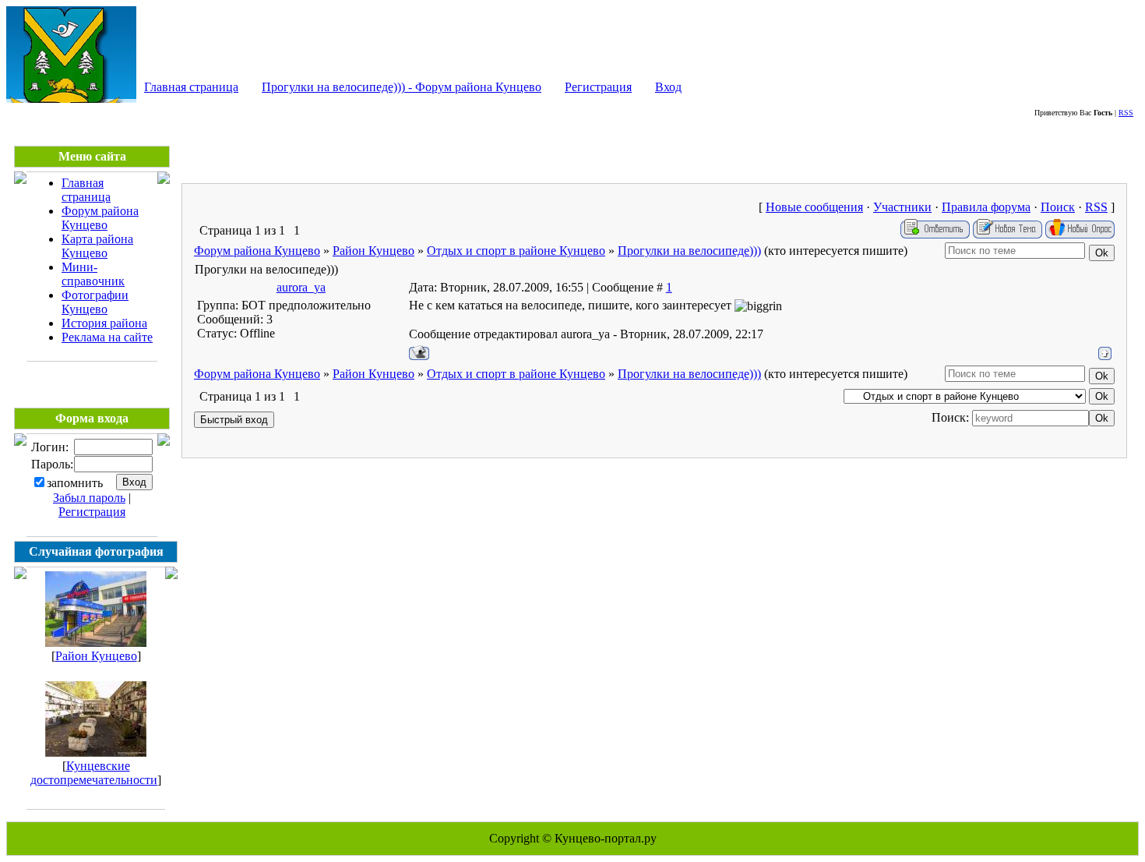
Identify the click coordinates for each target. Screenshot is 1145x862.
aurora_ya (301, 287)
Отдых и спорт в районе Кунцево (516, 250)
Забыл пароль (89, 497)
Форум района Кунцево (100, 217)
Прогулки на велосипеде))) (689, 250)
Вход (668, 87)
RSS (1126, 112)
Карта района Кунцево (97, 246)
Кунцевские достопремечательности (93, 772)
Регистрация (598, 87)
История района (104, 323)
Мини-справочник (93, 274)
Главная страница (191, 87)
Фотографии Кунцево (95, 302)
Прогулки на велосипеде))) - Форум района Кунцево (401, 87)
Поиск (1058, 207)
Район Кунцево (96, 655)
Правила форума (986, 207)
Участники (902, 207)
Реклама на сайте (107, 337)
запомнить (75, 482)
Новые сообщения (814, 207)
